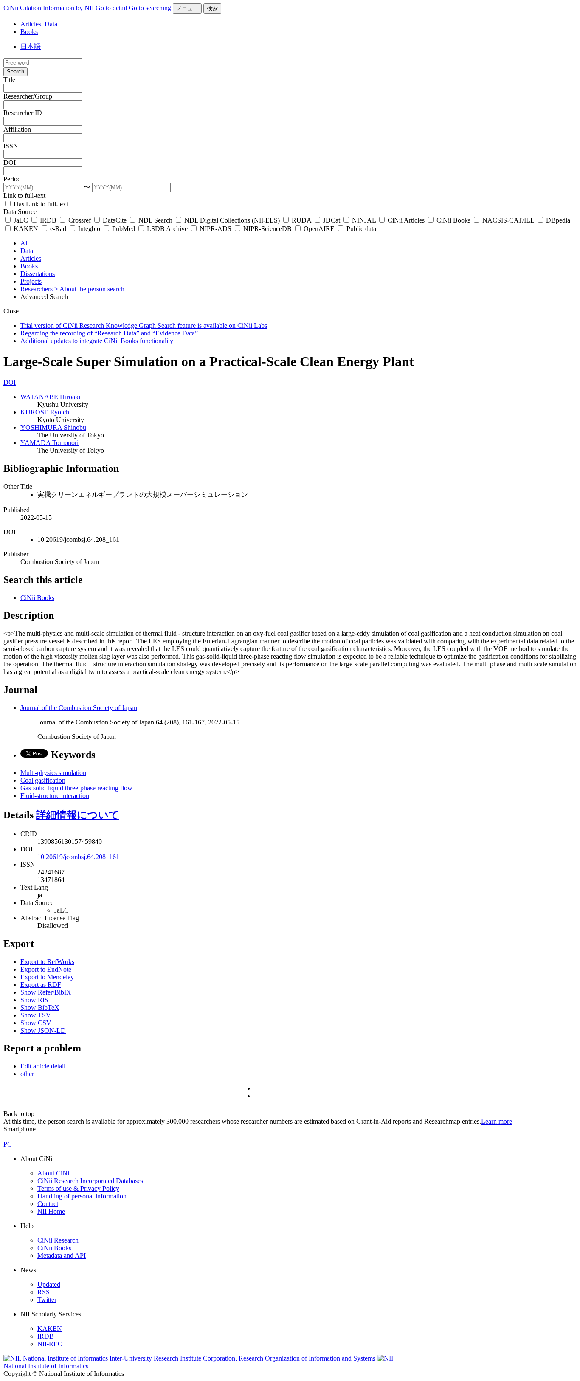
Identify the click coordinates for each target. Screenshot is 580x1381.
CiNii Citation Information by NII (48, 7)
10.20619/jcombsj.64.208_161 (78, 856)
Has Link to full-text (40, 204)
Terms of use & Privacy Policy (78, 1188)
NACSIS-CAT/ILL (508, 220)
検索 (212, 8)
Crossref (80, 220)
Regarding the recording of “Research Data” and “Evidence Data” (109, 333)
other (27, 1073)
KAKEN (26, 228)
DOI (9, 162)
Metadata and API (61, 1255)
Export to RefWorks (47, 961)
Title (9, 79)
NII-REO (50, 1343)
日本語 (30, 46)
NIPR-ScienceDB (267, 228)
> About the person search (89, 289)
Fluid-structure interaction (54, 795)
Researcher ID (22, 112)
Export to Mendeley (47, 977)
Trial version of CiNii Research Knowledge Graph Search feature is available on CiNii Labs (143, 325)
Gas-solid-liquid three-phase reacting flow (76, 788)
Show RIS (34, 999)
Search (15, 71)
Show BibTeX (39, 1007)
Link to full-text (24, 195)
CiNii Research (58, 1240)
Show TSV (35, 1015)
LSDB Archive (167, 228)
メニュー (187, 8)
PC (7, 1144)
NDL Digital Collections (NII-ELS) (232, 220)
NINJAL (363, 220)
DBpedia (557, 220)
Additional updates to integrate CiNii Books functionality (96, 340)
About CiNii (54, 1173)
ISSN (10, 145)
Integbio (89, 228)
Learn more (496, 1121)
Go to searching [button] (150, 7)
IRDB (48, 220)
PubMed (123, 228)
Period (12, 179)
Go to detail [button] (111, 7)
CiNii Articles (406, 220)
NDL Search (155, 220)
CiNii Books (453, 220)
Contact (47, 1203)
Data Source (20, 211)
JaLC (21, 220)
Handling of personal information (82, 1196)
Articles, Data (38, 24)
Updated (48, 1284)
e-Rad (58, 228)
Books (29, 31)
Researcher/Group (27, 96)
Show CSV (35, 1022)
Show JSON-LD (43, 1030)
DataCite (114, 220)
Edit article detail (42, 1066)
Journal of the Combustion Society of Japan (78, 707)
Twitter (46, 1299)
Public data (360, 228)
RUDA (301, 220)
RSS (43, 1292)
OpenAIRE (319, 228)
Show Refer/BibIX (45, 992)
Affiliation (17, 129)
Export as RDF (40, 984)
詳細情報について (77, 814)
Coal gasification (42, 780)
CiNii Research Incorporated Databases (90, 1180)
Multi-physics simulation (53, 772)
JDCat (331, 220)
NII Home (51, 1211)
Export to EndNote (45, 969)
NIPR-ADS (215, 228)
